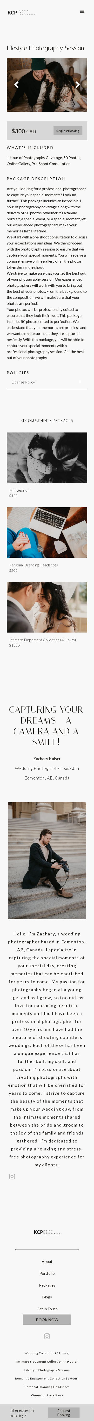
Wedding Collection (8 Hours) (47, 1353)
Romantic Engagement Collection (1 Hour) (47, 1378)
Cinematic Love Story (47, 1395)
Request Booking (67, 131)
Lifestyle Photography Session (47, 1370)
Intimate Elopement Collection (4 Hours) (47, 1361)
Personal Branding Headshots (47, 1387)
